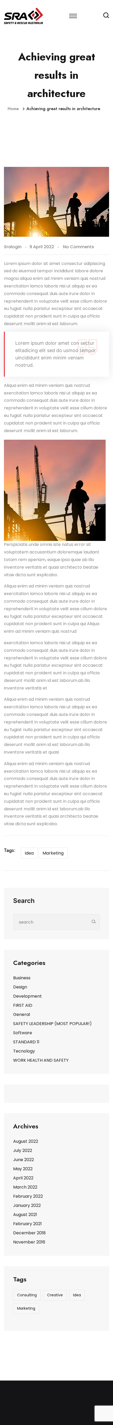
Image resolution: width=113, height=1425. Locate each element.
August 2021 (25, 1215)
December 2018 (29, 1233)
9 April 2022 (41, 247)
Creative (55, 1295)
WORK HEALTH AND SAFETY (41, 1060)
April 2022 (23, 1178)
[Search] (93, 921)
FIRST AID (22, 1005)
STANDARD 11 (26, 1042)
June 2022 (23, 1160)
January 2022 (27, 1205)
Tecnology (24, 1051)
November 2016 (29, 1242)
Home (14, 109)
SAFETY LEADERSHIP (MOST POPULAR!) (52, 1024)
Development (27, 996)
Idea (29, 853)
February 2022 (28, 1196)
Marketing (53, 853)
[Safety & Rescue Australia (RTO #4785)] (23, 16)
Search (24, 900)
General (21, 1014)
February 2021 (27, 1224)
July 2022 (22, 1150)
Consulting (27, 1295)
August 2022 (25, 1141)
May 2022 (23, 1169)
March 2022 (25, 1187)
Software (22, 1033)
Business (21, 978)
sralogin (13, 247)
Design (20, 987)
